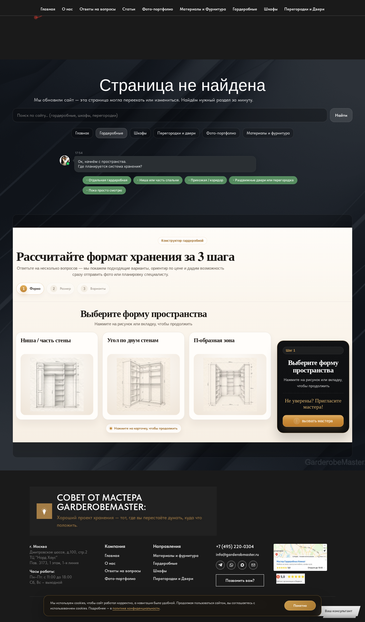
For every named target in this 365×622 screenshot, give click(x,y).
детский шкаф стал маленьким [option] (60, 28)
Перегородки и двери (176, 132)
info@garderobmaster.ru (237, 554)
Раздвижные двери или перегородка (264, 180)
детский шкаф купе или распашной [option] (64, 39)
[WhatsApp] (231, 565)
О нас (67, 9)
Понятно (300, 606)
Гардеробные (245, 9)
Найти (341, 115)
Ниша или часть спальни (159, 180)
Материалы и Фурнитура (203, 9)
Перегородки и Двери (304, 9)
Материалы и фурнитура (268, 132)
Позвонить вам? (240, 580)
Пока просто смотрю (105, 190)
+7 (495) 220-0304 (235, 546)
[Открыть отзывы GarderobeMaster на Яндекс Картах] (300, 579)
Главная (48, 9)
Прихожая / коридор (207, 180)
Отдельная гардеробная (108, 180)
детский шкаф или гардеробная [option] (61, 18)
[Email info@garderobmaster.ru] (253, 565)
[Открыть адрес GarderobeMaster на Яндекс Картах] (300, 557)
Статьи (128, 9)
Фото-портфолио (157, 9)
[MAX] (242, 565)
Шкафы (271, 9)
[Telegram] (220, 565)
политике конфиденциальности (136, 608)
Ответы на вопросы (98, 9)
